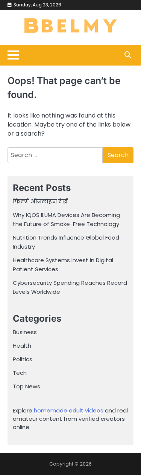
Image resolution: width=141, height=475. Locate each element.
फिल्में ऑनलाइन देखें (40, 201)
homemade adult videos (68, 410)
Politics (22, 359)
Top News (26, 386)
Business (25, 332)
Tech (20, 373)
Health (22, 346)
